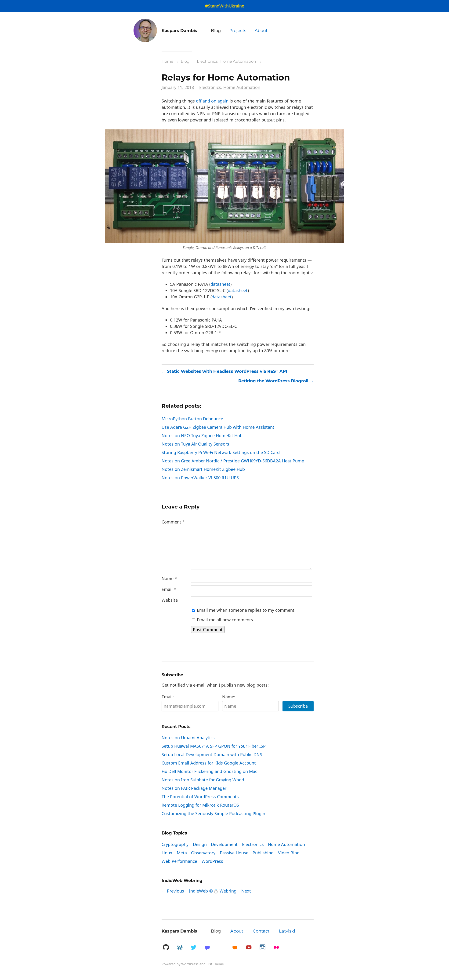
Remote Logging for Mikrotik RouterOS (200, 805)
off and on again (212, 101)
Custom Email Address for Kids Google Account (209, 763)
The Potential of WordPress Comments (200, 796)
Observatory (203, 853)
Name (169, 578)
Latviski (287, 931)
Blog (216, 30)
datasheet (220, 284)
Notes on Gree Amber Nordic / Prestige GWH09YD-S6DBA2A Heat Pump (233, 461)
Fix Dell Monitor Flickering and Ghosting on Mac (209, 771)
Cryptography (175, 844)
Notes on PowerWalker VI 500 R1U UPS (200, 477)
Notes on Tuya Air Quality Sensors (195, 444)
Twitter (193, 947)
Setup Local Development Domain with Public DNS (212, 754)
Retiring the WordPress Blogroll (273, 381)
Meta (182, 853)
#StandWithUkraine (224, 6)
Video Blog (289, 853)
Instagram (262, 947)
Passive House (234, 853)
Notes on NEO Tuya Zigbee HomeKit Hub (202, 435)
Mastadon (207, 947)
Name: (228, 696)
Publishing (263, 853)
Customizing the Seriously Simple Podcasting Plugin (213, 813)
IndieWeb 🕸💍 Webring (212, 891)
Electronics (207, 61)
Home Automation (238, 61)
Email (169, 589)
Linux (167, 853)
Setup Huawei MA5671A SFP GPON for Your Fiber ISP (214, 746)
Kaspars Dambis (179, 931)
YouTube (248, 947)
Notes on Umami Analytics (188, 737)
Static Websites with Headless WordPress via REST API (227, 371)
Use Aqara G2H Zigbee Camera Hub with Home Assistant (218, 427)
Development (224, 844)
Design (200, 844)
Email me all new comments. (225, 619)
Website (170, 600)
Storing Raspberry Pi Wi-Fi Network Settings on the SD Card (221, 452)
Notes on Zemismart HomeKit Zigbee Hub (203, 469)
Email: (168, 696)
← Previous (173, 891)
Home (167, 61)
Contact (261, 931)
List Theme (215, 964)
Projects (237, 30)
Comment (173, 522)
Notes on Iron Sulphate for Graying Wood (203, 780)
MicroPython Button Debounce (192, 418)
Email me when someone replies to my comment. (246, 610)
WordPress (212, 861)
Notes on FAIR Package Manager (194, 788)
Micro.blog (234, 947)
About (261, 30)
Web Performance (179, 861)
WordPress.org (179, 947)
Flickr (276, 947)
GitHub (165, 947)
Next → (248, 891)
